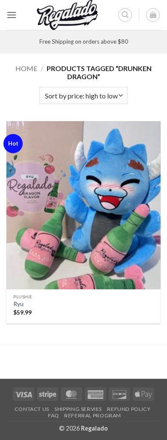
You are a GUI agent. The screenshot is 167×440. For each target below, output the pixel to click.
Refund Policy (128, 409)
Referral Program (92, 415)
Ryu (18, 303)
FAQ (53, 415)
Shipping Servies (78, 409)
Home (26, 68)
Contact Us (32, 409)
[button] (11, 14)
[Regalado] (67, 15)
